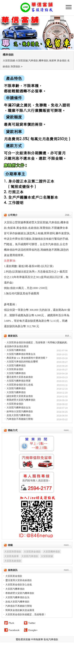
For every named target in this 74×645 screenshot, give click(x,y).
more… (67, 430)
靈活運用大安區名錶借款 (20, 377)
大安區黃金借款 (15, 369)
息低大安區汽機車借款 (19, 415)
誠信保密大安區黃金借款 (20, 396)
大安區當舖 (47, 556)
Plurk (11, 623)
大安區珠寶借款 (12, 551)
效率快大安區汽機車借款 (20, 411)
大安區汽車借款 (29, 556)
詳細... (68, 215)
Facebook (14, 630)
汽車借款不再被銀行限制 (20, 419)
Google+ (33, 630)
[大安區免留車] (37, 33)
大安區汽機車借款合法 (19, 407)
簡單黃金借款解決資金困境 (19, 610)
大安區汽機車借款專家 (19, 380)
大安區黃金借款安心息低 (20, 384)
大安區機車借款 (51, 551)
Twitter (31, 623)
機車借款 (8, 54)
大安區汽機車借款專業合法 (21, 354)
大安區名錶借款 (12, 560)
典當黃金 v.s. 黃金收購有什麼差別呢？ (27, 357)
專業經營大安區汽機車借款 (21, 399)
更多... (68, 336)
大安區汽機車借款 (16, 350)
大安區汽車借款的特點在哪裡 (22, 361)
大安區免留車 (11, 556)
